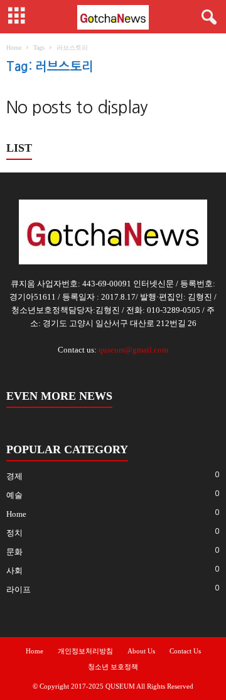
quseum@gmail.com (133, 349)
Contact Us (185, 651)
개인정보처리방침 (85, 651)
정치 (14, 533)
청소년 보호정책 (113, 666)
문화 (14, 551)
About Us (141, 651)
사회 (14, 570)
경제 (14, 476)
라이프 (18, 589)
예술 (14, 495)
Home (13, 47)
